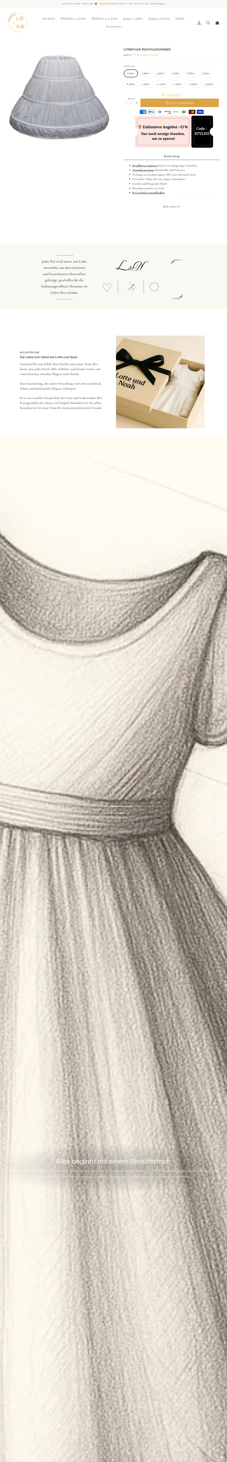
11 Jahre (177, 84)
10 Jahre (162, 84)
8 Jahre (131, 84)
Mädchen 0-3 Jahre (73, 18)
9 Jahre (146, 84)
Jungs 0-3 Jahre (133, 18)
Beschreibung (172, 156)
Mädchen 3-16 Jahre (104, 18)
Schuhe (180, 18)
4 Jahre (161, 73)
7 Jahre (206, 73)
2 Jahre (131, 73)
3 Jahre (146, 73)
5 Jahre (175, 73)
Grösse (129, 66)
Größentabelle (173, 94)
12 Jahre (193, 84)
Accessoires (113, 26)
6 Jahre (191, 73)
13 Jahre (209, 84)
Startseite (48, 18)
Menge (131, 99)
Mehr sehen (170, 206)
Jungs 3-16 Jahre (159, 18)
